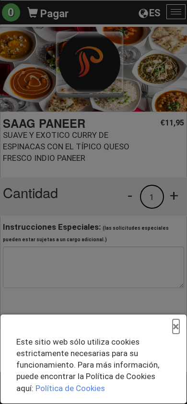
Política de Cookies (70, 388)
